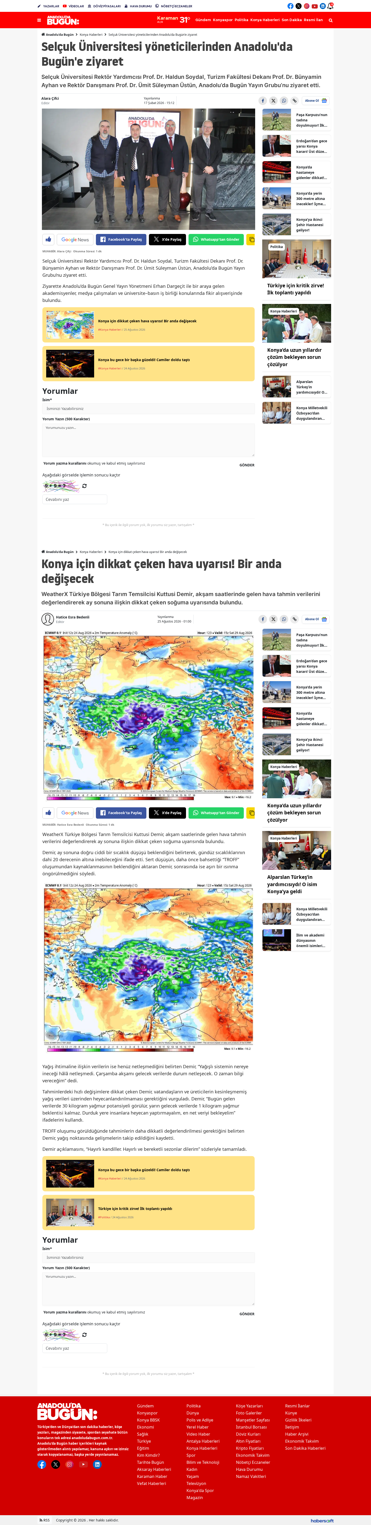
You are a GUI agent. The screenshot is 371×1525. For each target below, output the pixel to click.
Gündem (145, 1406)
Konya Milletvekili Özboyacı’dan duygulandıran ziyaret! (311, 413)
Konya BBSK (148, 1420)
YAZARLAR (51, 6)
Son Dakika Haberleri (305, 1448)
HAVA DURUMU (141, 6)
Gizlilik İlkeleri (298, 1420)
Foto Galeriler (249, 1413)
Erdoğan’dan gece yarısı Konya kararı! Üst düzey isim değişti (311, 146)
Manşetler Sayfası (253, 1420)
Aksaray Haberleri (154, 1469)
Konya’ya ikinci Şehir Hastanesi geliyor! (309, 224)
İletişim (292, 1427)
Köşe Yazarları (249, 1406)
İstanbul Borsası (251, 1427)
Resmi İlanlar (297, 1406)
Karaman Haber (152, 1476)
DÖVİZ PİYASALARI (107, 6)
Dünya (193, 1413)
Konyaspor (147, 1413)
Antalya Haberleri (203, 1441)
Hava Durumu (249, 1469)
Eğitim (143, 1448)
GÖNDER (247, 465)
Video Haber (198, 1434)
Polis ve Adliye (200, 1420)
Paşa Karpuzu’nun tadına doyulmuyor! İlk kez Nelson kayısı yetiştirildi (311, 120)
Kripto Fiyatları (250, 1448)
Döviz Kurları (248, 1434)
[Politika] (296, 258)
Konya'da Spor (200, 1490)
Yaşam (193, 1476)
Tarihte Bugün (150, 1462)
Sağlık (142, 1434)
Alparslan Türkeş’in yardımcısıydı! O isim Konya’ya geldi (310, 387)
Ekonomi (145, 1427)
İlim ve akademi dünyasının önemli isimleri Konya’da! (310, 940)
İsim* (47, 399)
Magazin (195, 1497)
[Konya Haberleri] (296, 323)
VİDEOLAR (76, 6)
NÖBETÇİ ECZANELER (176, 6)
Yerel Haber (198, 1427)
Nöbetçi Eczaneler (253, 1462)
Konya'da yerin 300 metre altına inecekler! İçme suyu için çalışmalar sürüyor (310, 198)
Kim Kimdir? (148, 1455)
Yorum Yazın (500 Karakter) (66, 419)
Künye (291, 1413)
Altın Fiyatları (248, 1441)
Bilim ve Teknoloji (203, 1462)
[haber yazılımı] (322, 1520)
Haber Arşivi (296, 1434)
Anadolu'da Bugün (59, 34)
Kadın (192, 1469)
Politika (194, 1406)
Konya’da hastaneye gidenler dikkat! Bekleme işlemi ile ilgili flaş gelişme (312, 172)
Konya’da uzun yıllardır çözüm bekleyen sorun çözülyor (294, 357)
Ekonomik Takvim (253, 1455)
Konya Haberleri (91, 34)
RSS (46, 1520)
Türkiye (144, 1441)
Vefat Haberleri (151, 1483)
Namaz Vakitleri (251, 1476)
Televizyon (196, 1483)
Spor (191, 1455)
